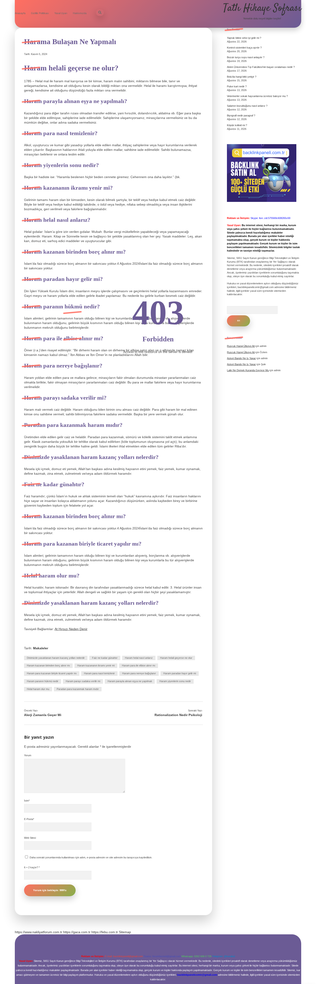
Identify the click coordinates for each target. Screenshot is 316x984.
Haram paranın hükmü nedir (42, 681)
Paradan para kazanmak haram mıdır (78, 689)
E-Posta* (29, 819)
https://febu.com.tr (104, 932)
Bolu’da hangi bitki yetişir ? (241, 76)
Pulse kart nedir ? (237, 86)
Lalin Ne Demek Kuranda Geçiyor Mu (248, 370)
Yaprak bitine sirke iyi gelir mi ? (244, 37)
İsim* (27, 800)
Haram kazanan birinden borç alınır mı (48, 665)
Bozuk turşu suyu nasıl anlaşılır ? (245, 57)
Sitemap (125, 932)
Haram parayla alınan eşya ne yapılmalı (130, 681)
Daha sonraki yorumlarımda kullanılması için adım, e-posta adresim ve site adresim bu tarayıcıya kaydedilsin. (91, 857)
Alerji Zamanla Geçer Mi (42, 715)
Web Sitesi (30, 837)
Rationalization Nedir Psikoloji (178, 715)
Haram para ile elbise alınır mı (138, 665)
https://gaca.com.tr (76, 932)
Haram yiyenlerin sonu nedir (175, 681)
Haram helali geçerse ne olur (176, 657)
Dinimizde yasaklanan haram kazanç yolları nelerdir (56, 657)
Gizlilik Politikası (40, 13)
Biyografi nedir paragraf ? (241, 115)
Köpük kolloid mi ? (237, 125)
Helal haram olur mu (38, 689)
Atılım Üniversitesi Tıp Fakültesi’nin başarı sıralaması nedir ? (261, 67)
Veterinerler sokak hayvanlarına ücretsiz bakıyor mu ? (257, 96)
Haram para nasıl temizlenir (99, 673)
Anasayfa (20, 13)
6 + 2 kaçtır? (32, 867)
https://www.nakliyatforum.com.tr (38, 932)
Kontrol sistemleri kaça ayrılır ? (244, 47)
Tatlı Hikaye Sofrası (262, 8)
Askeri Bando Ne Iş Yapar (241, 364)
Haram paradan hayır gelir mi (179, 673)
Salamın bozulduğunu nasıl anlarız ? (247, 105)
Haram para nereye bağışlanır (139, 673)
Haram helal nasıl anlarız (139, 657)
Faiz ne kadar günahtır (105, 657)
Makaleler (40, 648)
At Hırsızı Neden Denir (71, 629)
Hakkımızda (80, 13)
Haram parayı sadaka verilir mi (83, 681)
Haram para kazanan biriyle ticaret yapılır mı (52, 673)
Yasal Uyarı (60, 13)
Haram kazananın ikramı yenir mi (96, 665)
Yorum (27, 755)
